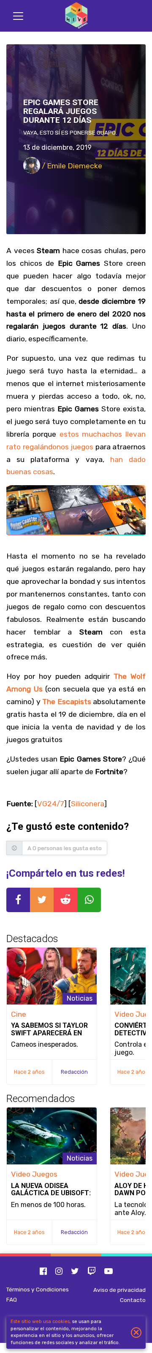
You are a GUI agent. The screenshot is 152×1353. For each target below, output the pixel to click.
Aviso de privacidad (119, 1289)
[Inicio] (76, 16)
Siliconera (87, 803)
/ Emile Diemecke (71, 166)
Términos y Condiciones (37, 1289)
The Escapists (66, 701)
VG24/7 (50, 803)
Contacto (133, 1299)
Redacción (74, 1072)
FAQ (11, 1299)
